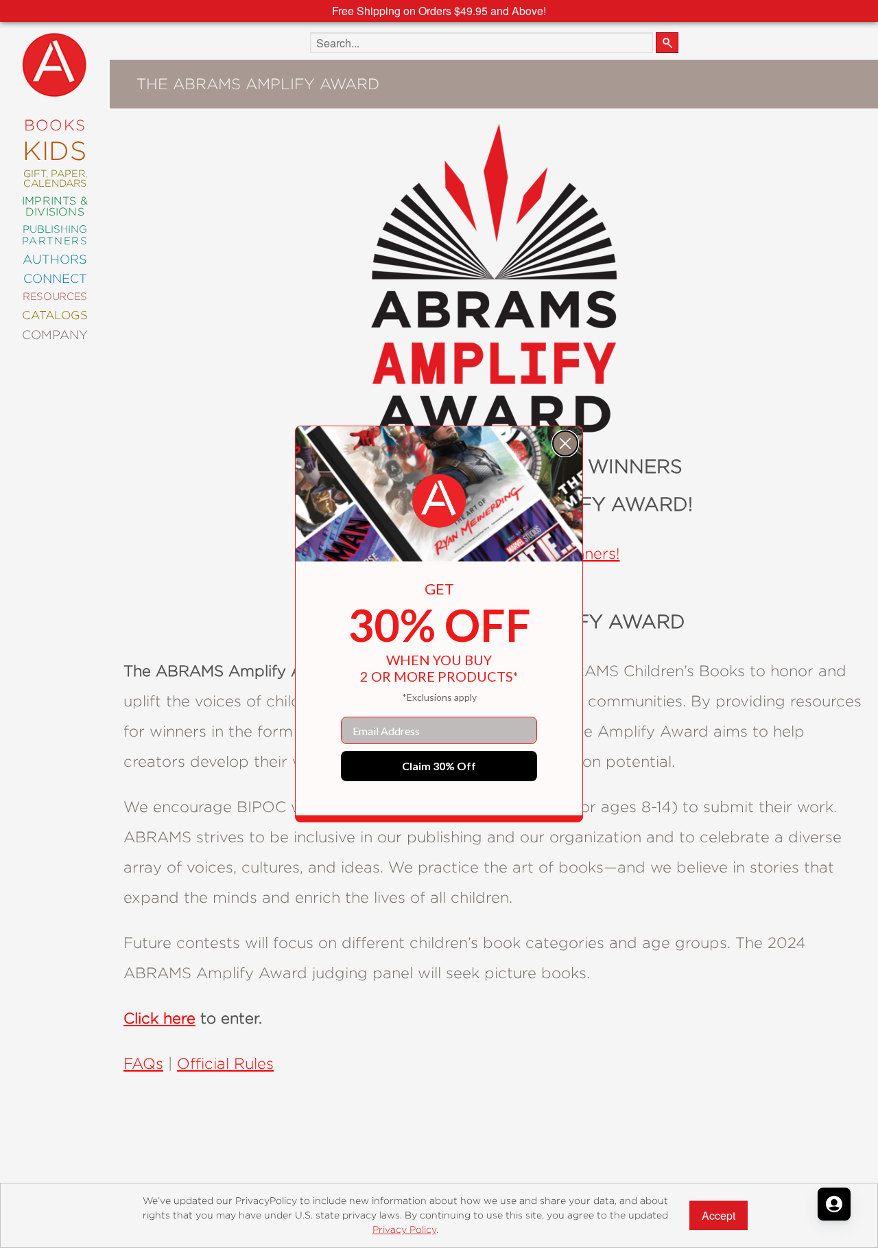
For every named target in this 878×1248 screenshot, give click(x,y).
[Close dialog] (565, 443)
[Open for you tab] (834, 1204)
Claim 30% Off (439, 765)
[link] (439, 501)
